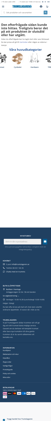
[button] (3, 7)
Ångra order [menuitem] (7, 362)
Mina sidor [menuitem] (6, 377)
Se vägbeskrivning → (11, 296)
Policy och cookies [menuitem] (9, 373)
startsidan (24, 42)
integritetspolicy (25, 249)
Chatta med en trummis (15, 272)
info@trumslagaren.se (20, 264)
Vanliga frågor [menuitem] (8, 366)
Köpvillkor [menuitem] (6, 358)
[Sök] (45, 12)
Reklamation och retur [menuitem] (11, 354)
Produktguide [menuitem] (8, 369)
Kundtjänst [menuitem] (7, 350)
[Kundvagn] (47, 6)
